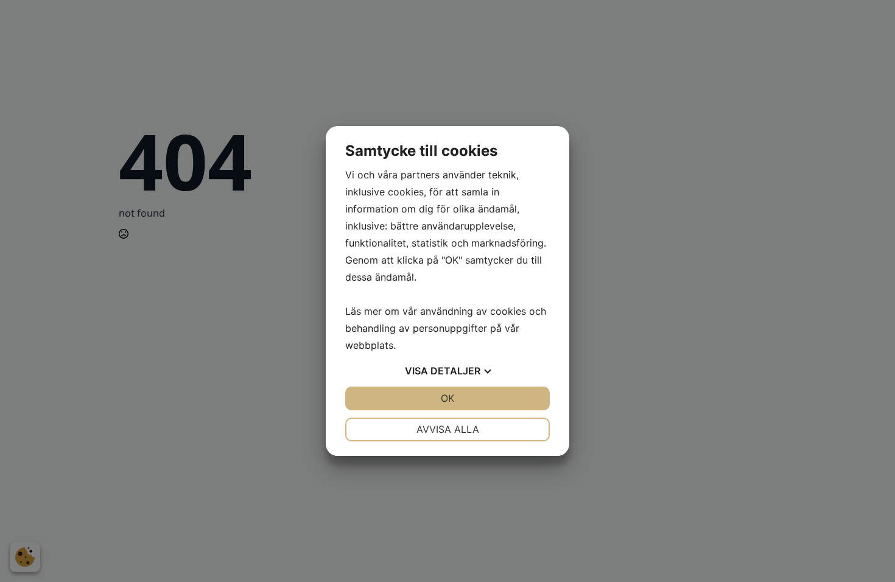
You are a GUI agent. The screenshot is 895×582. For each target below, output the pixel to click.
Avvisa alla (447, 429)
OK (447, 398)
